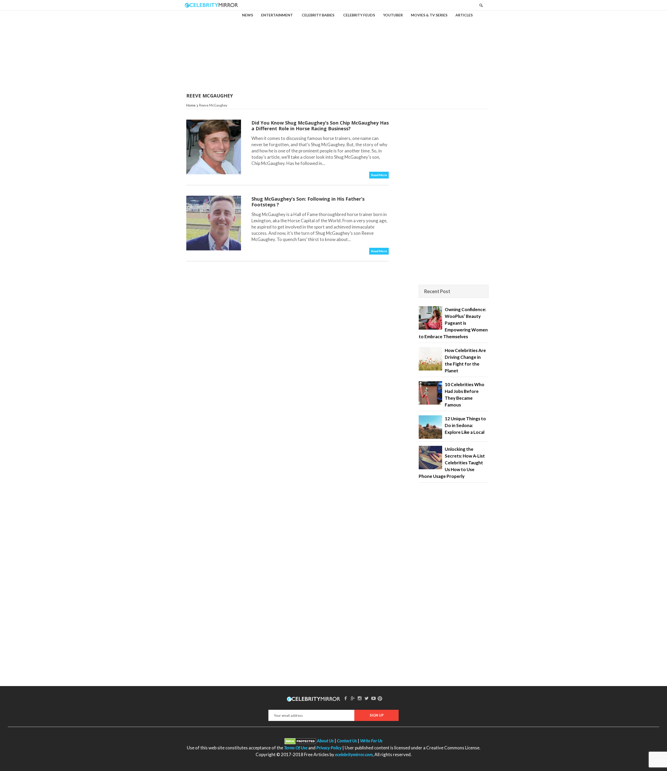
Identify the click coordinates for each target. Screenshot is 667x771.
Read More (379, 175)
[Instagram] (359, 698)
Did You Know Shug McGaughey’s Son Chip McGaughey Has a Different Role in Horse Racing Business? (320, 126)
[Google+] (352, 698)
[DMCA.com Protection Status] (300, 740)
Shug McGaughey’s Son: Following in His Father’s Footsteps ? (308, 202)
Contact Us (347, 740)
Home (190, 105)
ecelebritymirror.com (354, 754)
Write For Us (371, 740)
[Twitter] (366, 698)
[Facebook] (346, 698)
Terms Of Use (295, 747)
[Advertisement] (333, 48)
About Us (325, 740)
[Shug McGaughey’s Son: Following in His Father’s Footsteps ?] (213, 223)
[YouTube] (373, 698)
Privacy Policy (329, 747)
